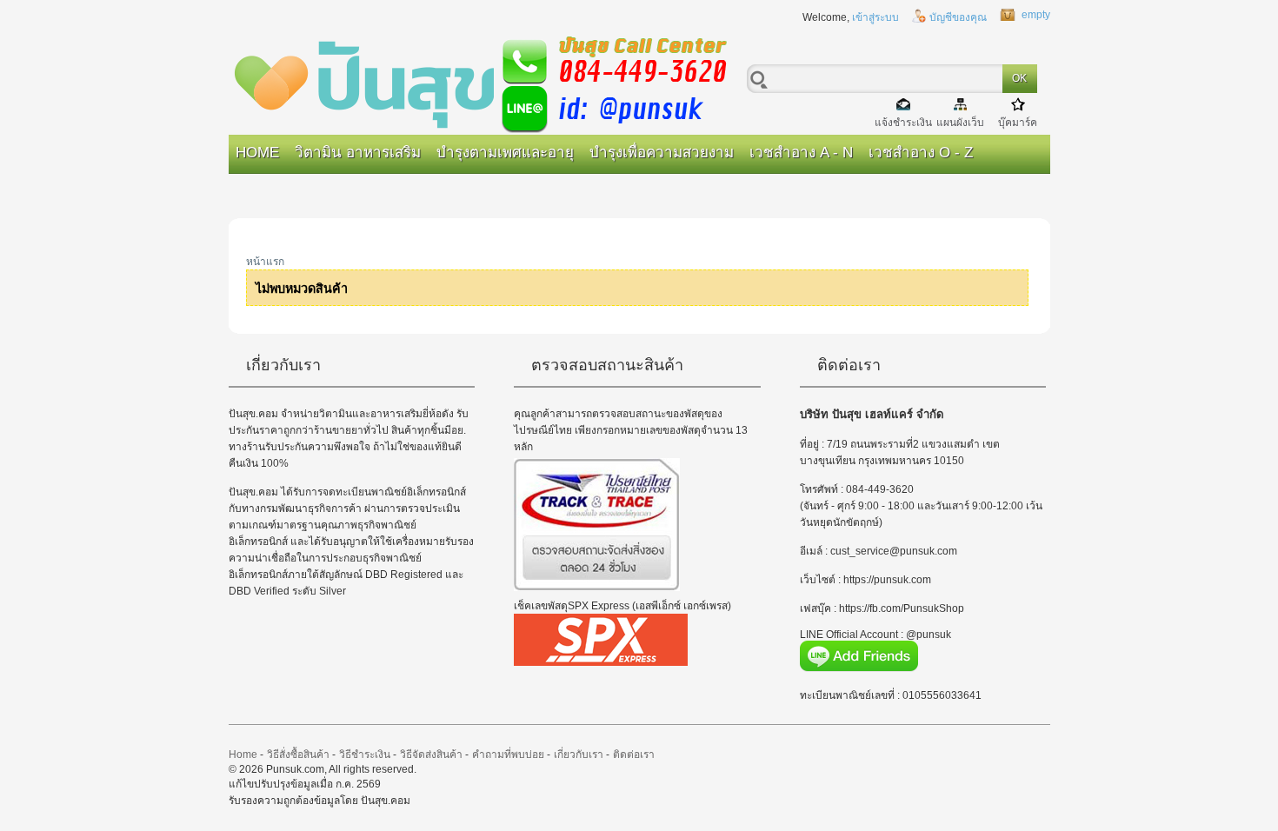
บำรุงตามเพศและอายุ (505, 152)
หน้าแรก (265, 262)
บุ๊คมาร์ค (1017, 121)
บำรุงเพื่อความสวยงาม (661, 152)
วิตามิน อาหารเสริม (358, 152)
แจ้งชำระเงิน (903, 121)
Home (257, 152)
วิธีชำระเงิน (364, 754)
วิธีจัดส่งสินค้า (431, 754)
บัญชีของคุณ (958, 17)
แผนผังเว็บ (960, 121)
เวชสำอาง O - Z (921, 152)
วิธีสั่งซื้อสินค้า (298, 754)
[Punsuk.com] (489, 82)
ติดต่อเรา (634, 754)
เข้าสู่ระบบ (875, 17)
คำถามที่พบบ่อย (508, 754)
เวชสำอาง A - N (801, 152)
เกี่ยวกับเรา (578, 754)
